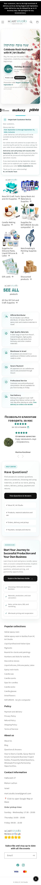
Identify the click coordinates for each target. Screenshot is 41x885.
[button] (2, 22)
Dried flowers (9, 695)
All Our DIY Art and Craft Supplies (10, 301)
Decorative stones (11, 661)
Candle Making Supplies (8, 223)
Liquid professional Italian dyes (17, 643)
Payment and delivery (13, 711)
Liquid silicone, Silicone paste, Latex (19, 665)
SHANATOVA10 (20, 78)
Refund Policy (10, 720)
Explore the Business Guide (20, 578)
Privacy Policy (10, 716)
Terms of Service (11, 729)
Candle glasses (10, 691)
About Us (8, 741)
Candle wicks (9, 687)
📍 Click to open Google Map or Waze (18, 800)
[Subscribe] (34, 855)
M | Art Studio (23, 882)
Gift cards (6, 277)
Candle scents (10, 678)
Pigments (8, 648)
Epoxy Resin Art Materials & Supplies (28, 199)
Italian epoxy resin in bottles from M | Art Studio (19, 637)
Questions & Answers (13, 749)
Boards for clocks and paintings (17, 652)
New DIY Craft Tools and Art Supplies (11, 197)
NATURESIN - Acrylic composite (17, 700)
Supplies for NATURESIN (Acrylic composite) (30, 225)
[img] (20, 424)
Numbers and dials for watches (17, 656)
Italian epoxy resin (11, 632)
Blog (6, 745)
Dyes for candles (11, 682)
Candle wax (9, 674)
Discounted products (26, 278)
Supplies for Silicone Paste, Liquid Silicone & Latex (9, 252)
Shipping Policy (10, 724)
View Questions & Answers (20, 496)
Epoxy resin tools (11, 669)
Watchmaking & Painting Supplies (29, 249)
